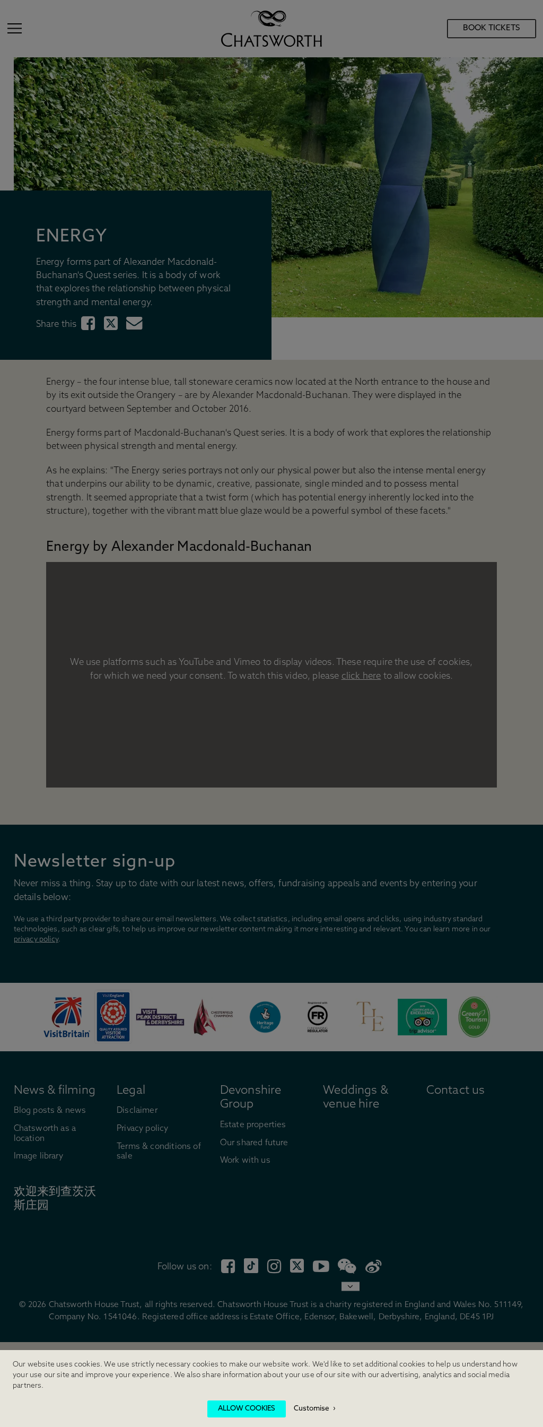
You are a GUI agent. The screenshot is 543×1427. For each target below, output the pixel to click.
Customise (311, 1408)
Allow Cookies (246, 1408)
